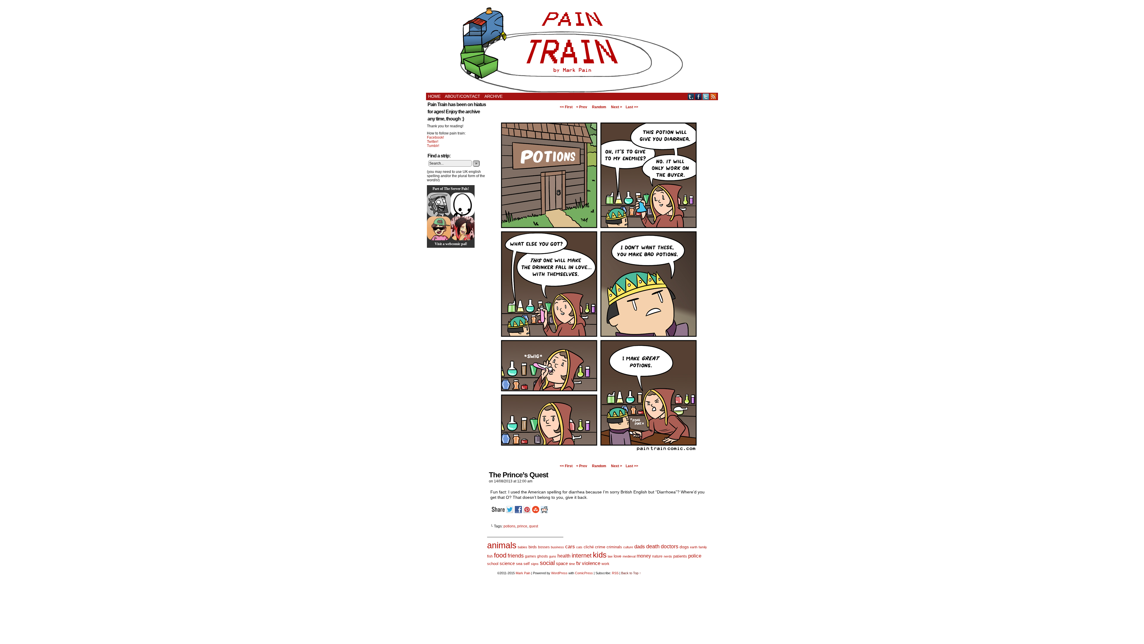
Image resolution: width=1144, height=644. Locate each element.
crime (600, 546)
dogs (684, 546)
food (500, 555)
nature (657, 556)
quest (533, 526)
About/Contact (462, 96)
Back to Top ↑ (631, 573)
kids (600, 554)
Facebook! (435, 137)
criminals (614, 547)
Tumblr (691, 96)
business (557, 547)
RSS (713, 96)
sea (519, 563)
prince (522, 526)
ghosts (542, 556)
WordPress (559, 573)
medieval (629, 556)
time (572, 564)
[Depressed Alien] (463, 204)
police (694, 556)
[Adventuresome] (439, 228)
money (644, 555)
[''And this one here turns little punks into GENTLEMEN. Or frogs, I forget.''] (599, 460)
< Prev (581, 107)
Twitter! (432, 142)
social (547, 563)
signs (535, 564)
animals (502, 545)
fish (490, 556)
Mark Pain (523, 573)
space (562, 563)
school (492, 563)
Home (434, 96)
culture (628, 547)
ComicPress (584, 573)
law (610, 556)
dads (639, 546)
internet (582, 555)
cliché (589, 547)
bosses (544, 547)
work (605, 564)
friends (516, 555)
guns (552, 556)
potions (509, 526)
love (617, 556)
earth (693, 547)
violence (591, 563)
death (653, 546)
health (564, 555)
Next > (616, 107)
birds (533, 547)
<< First (566, 107)
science (507, 563)
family (703, 547)
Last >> (632, 107)
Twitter (706, 96)
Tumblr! (433, 146)
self (526, 563)
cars (570, 546)
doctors (669, 546)
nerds (668, 556)
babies (522, 547)
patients (680, 556)
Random (599, 107)
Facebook (698, 96)
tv (578, 563)
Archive (493, 96)
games (530, 556)
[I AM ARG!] (439, 204)
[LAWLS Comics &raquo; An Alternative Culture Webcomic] (463, 228)
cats (579, 547)
